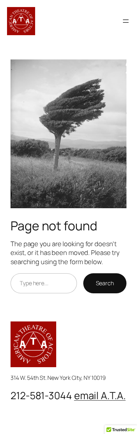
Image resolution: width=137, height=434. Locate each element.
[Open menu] (126, 21)
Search (105, 283)
